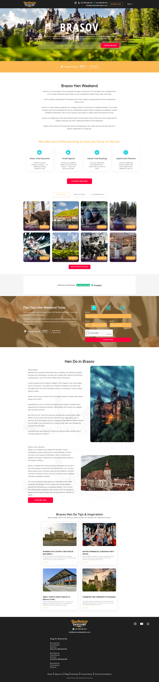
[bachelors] (29, 4)
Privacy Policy (86, 674)
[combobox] (88, 325)
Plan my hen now (110, 45)
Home (50, 674)
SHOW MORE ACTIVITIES (79, 267)
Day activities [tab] (61, 194)
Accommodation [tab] (98, 194)
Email (112, 321)
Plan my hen (108, 340)
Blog (67, 674)
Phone (87, 321)
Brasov (53, 647)
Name (87, 312)
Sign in (129, 4)
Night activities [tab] (79, 194)
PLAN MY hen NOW (79, 181)
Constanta (55, 645)
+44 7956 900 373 (86, 3)
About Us (59, 674)
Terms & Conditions (103, 674)
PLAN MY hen (40, 500)
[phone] (148, 623)
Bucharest (55, 643)
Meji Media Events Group (84, 678)
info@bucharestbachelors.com (97, 5)
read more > (46, 562)
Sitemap (74, 674)
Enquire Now (116, 4)
